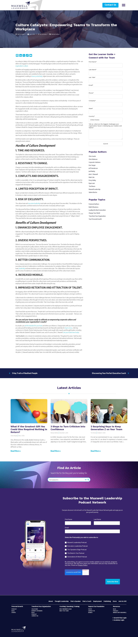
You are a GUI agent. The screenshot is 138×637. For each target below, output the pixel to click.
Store (115, 601)
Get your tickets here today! (71, 332)
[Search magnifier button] (88, 479)
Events (14, 612)
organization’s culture (21, 66)
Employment (97, 601)
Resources (116, 606)
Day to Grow (68, 328)
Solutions (35, 609)
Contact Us (110, 5)
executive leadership (34, 203)
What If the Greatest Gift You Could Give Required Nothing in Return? (29, 429)
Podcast (14, 609)
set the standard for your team (33, 326)
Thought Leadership (62, 601)
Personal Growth (17, 606)
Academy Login (119, 620)
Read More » (16, 451)
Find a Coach (87, 601)
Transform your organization (41, 606)
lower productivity (37, 76)
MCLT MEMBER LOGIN (65, 609)
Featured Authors (55, 34)
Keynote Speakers (37, 610)
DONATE (90, 612)
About (51, 601)
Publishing (107, 601)
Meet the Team (64, 610)
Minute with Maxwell (119, 612)
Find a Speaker (76, 601)
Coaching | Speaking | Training (69, 606)
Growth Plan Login (120, 618)
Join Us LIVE (122, 601)
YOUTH (90, 609)
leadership (22, 268)
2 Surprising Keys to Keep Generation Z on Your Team (106, 428)
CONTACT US (91, 610)
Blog (13, 610)
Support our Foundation (96, 606)
